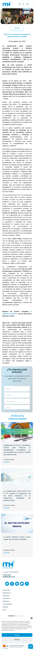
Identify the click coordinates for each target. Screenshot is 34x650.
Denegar (17, 639)
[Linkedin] (17, 584)
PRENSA (5, 607)
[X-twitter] (27, 584)
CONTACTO (6, 598)
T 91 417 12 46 (7, 575)
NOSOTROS (6, 590)
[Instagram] (12, 584)
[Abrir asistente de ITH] (30, 646)
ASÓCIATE (6, 596)
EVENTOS (6, 601)
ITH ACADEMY (7, 604)
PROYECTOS (7, 593)
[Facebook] (7, 584)
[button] (31, 618)
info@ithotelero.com (9, 576)
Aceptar (17, 635)
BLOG (4, 610)
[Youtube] (22, 584)
